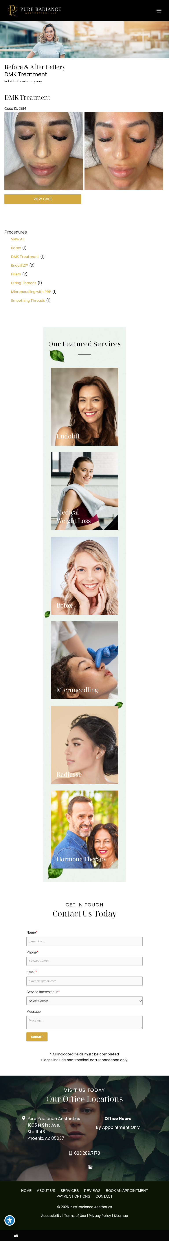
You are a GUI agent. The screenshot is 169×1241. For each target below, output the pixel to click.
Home (26, 1191)
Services (70, 1191)
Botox (16, 247)
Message (33, 1011)
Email (31, 972)
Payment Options (73, 1196)
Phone (32, 952)
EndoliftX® (19, 265)
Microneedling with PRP (31, 291)
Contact (104, 1196)
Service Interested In (43, 992)
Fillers (16, 274)
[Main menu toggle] (159, 10)
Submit (37, 1037)
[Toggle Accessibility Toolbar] (9, 1220)
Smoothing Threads (28, 300)
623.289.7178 (87, 1153)
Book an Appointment (127, 1191)
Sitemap (121, 1215)
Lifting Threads (23, 282)
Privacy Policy (100, 1215)
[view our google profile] (90, 1167)
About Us (46, 1191)
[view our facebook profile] (75, 1167)
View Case (42, 198)
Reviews (92, 1191)
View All (17, 239)
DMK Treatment (25, 256)
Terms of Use (75, 1215)
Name (31, 932)
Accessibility (51, 1215)
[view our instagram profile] (82, 1167)
